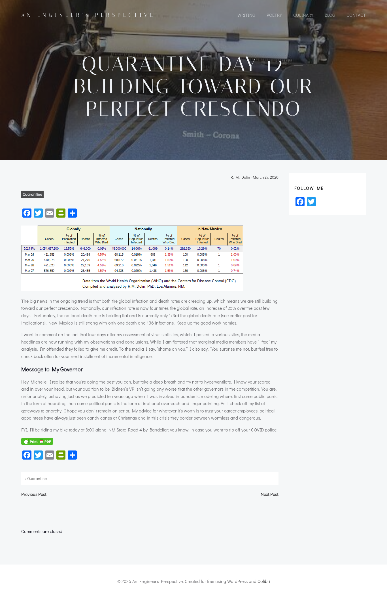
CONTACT (356, 15)
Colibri (264, 581)
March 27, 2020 (265, 177)
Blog (330, 15)
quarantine (37, 478)
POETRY (274, 15)
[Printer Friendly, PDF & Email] (37, 441)
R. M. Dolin (240, 177)
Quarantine (32, 194)
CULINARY (303, 15)
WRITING (246, 15)
